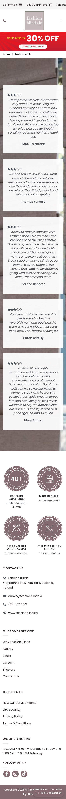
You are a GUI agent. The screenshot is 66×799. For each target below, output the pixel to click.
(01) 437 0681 (17, 604)
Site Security (12, 710)
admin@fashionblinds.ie (25, 596)
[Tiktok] (24, 774)
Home (6, 54)
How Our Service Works (19, 703)
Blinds (7, 656)
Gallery (8, 649)
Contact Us (11, 676)
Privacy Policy (13, 716)
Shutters (9, 669)
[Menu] (61, 21)
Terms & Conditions (17, 723)
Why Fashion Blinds (16, 642)
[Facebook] (6, 774)
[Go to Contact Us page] (33, 41)
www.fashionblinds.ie (23, 613)
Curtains (9, 662)
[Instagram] (15, 774)
